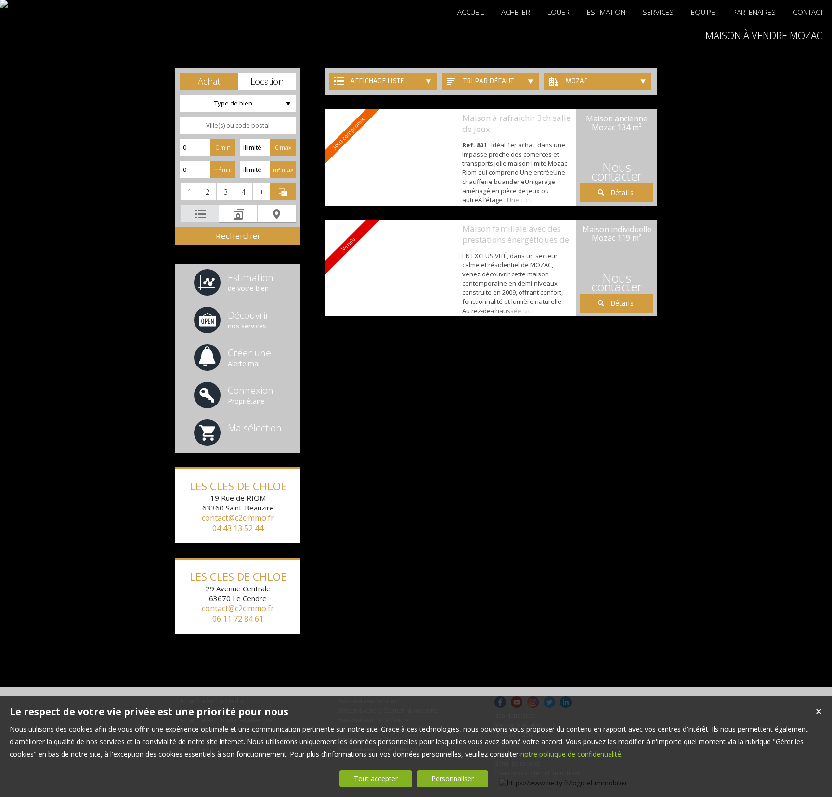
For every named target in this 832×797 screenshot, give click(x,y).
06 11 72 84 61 (237, 619)
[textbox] (238, 125)
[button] (209, 81)
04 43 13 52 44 (237, 528)
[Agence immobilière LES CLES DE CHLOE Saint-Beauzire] (4, 4)
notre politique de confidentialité (570, 753)
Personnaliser (452, 778)
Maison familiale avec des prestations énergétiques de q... (515, 239)
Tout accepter (376, 778)
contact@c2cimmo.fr (238, 517)
